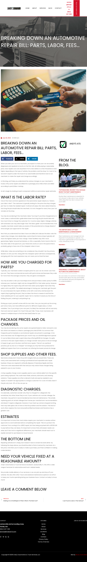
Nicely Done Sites (81, 555)
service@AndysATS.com (8, 532)
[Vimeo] (3, 537)
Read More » (62, 205)
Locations (43, 532)
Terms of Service (43, 542)
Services (43, 8)
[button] (76, 8)
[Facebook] (1, 537)
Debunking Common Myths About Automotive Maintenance (72, 271)
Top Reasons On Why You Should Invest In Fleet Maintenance (72, 191)
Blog (50, 8)
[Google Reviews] (8, 537)
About (34, 8)
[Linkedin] (6, 537)
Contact (58, 8)
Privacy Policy (43, 539)
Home (27, 8)
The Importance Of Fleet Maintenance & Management (70, 231)
